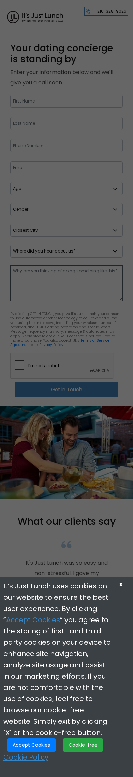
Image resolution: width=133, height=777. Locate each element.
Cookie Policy (25, 757)
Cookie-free (83, 744)
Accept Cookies (33, 620)
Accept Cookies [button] (31, 744)
